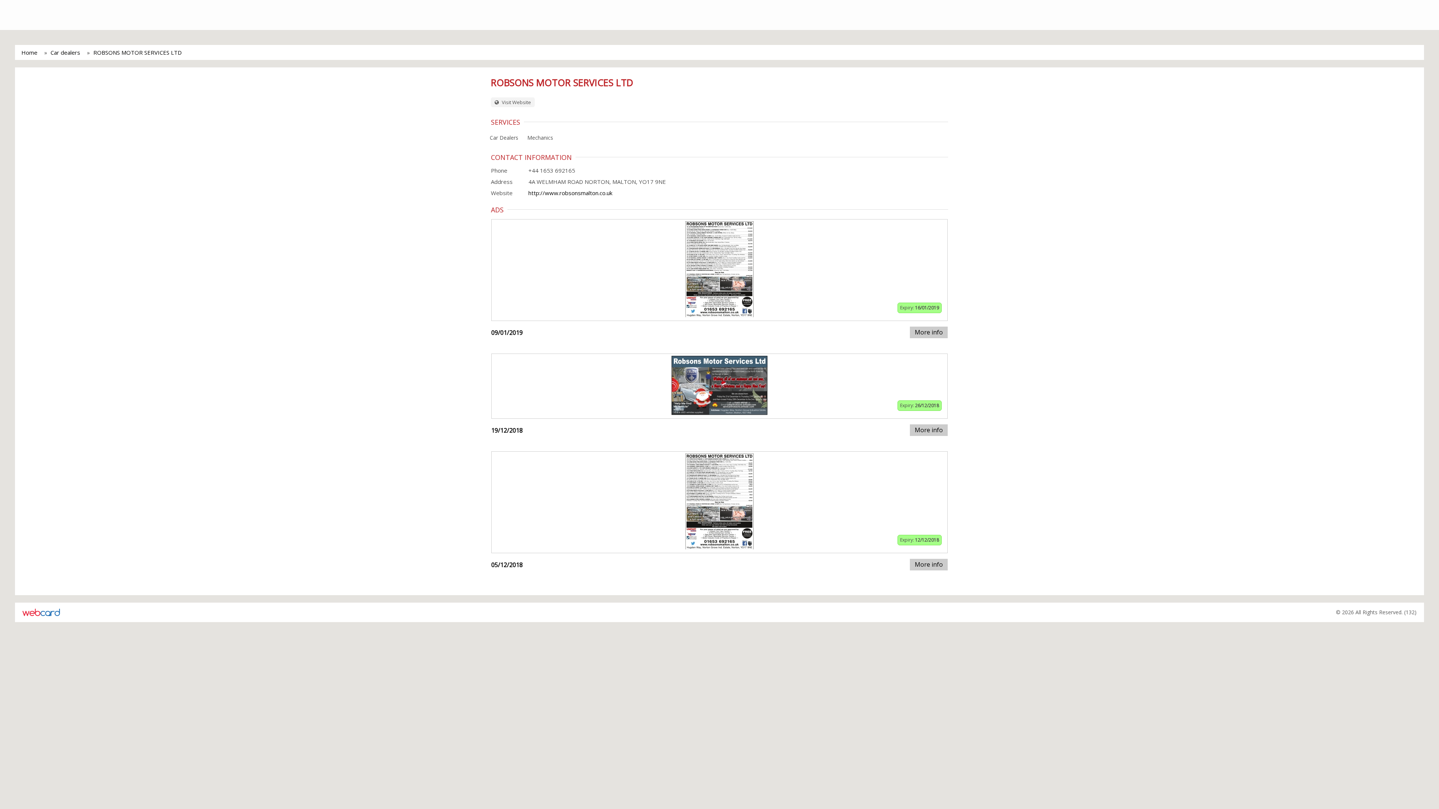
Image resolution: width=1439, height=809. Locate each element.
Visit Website (516, 102)
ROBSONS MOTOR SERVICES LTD (137, 52)
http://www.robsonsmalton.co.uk (570, 193)
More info (929, 332)
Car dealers (65, 52)
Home (29, 52)
